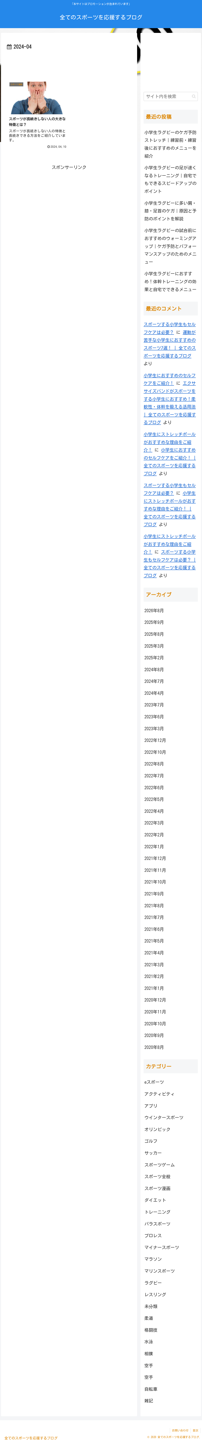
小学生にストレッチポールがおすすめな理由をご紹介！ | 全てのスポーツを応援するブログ (170, 509)
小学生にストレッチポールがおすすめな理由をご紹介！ (170, 442)
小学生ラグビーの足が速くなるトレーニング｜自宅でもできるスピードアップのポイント (170, 179)
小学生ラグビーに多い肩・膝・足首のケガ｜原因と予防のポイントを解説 (170, 211)
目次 (195, 1430)
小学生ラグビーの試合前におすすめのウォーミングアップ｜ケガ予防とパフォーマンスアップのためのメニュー (170, 246)
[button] (193, 96)
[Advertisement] (69, 63)
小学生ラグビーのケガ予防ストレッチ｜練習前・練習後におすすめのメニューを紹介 (170, 144)
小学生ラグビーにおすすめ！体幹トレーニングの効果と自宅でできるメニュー (170, 282)
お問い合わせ (180, 1430)
